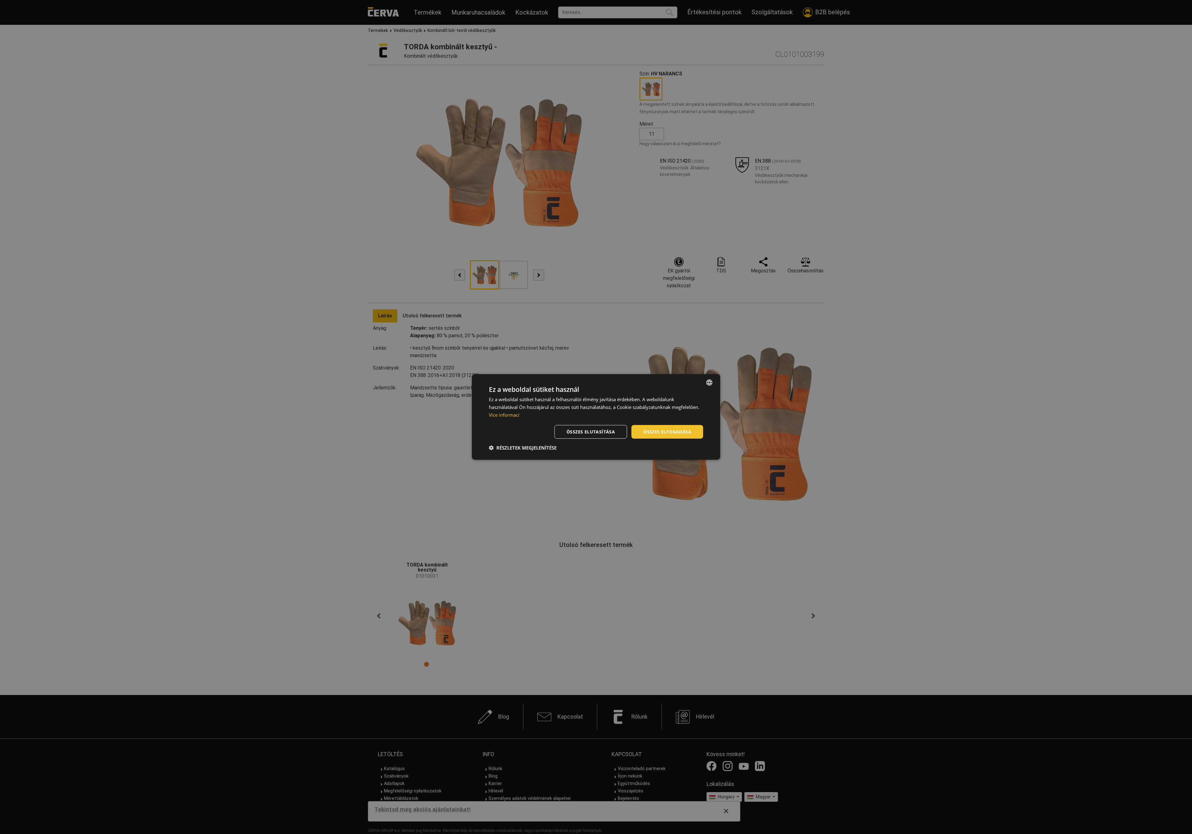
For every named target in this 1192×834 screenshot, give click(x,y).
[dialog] (596, 417)
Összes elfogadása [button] (667, 431)
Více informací (504, 415)
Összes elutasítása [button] (591, 431)
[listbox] (709, 382)
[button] (523, 448)
